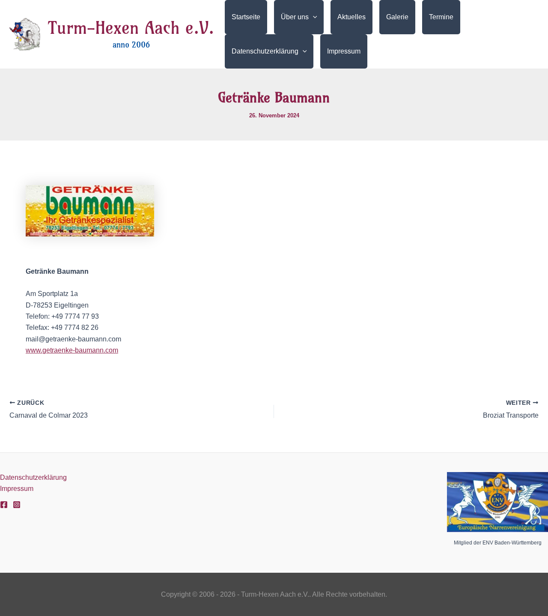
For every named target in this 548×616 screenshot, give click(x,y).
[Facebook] (4, 504)
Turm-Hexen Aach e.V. (131, 28)
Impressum (16, 488)
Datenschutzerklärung (33, 477)
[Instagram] (17, 504)
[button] (313, 17)
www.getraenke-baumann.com (72, 350)
